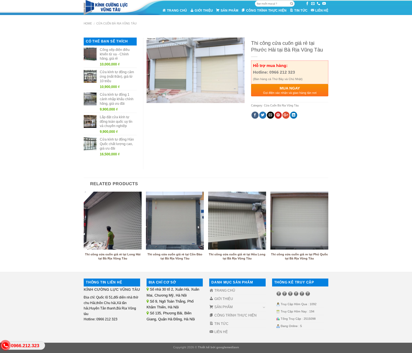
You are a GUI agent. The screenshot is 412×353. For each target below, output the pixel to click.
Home (88, 23)
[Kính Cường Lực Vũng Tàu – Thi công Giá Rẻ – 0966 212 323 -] (111, 7)
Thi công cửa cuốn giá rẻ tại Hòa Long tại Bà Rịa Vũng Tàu (237, 256)
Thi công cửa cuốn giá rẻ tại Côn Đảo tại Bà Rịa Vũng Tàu (174, 256)
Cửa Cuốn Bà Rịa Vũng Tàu (116, 23)
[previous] (84, 230)
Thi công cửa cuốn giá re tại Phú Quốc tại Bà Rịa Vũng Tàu (299, 256)
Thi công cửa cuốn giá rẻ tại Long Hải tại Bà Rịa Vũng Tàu (113, 256)
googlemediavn (227, 347)
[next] (328, 230)
